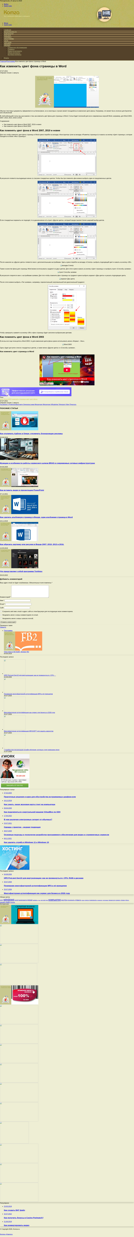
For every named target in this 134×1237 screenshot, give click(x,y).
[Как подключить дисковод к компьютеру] (19, 1121)
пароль (87, 900)
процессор (112, 900)
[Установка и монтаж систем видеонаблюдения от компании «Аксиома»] (19, 962)
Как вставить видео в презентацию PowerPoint (22, 490)
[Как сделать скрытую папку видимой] (19, 923)
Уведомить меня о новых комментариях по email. (20, 615)
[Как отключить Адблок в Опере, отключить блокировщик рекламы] (19, 430)
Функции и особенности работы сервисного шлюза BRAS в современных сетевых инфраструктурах (47, 463)
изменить (15, 399)
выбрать (35, 900)
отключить (71, 900)
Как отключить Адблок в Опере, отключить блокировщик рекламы (31, 434)
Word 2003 (7, 399)
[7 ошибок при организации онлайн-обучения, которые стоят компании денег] (15, 748)
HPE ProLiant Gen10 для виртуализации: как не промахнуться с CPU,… (30, 675)
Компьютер (9, 33)
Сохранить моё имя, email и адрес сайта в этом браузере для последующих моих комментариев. (37, 611)
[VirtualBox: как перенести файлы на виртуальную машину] (19, 1043)
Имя (2, 600)
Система (7, 42)
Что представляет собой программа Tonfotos (21, 571)
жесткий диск (44, 900)
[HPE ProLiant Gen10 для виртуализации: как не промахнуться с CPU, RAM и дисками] (15, 673)
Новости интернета (15, 51)
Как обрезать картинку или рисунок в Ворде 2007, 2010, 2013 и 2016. (32, 544)
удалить (3, 902)
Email (2, 604)
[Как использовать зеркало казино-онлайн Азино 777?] (18, 984)
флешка (12, 902)
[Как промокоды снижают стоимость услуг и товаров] (19, 1004)
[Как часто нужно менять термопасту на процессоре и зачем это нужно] (19, 1101)
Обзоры (7, 44)
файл (8, 902)
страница (22, 399)
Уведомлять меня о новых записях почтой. (17, 618)
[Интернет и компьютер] (16, 20)
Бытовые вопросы (14, 54)
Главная (3, 61)
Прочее (7, 46)
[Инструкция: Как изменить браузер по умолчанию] (19, 1162)
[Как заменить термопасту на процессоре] (19, 943)
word (1, 399)
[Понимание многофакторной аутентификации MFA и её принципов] (15, 692)
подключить (93, 900)
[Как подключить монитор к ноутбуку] (19, 1082)
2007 (1, 900)
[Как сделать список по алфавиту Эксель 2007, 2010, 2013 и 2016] (19, 1062)
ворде (29, 900)
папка (83, 900)
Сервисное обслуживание (17, 47)
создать (117, 900)
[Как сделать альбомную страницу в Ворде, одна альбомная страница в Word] (19, 513)
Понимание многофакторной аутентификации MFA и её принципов (28, 694)
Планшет (8, 37)
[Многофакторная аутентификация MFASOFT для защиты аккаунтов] (15, 729)
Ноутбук (7, 35)
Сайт (2, 608)
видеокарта (23, 900)
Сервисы (11, 49)
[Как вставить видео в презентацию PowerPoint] (19, 486)
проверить (99, 900)
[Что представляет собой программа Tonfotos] (19, 567)
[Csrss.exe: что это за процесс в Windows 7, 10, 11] (19, 1182)
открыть (78, 900)
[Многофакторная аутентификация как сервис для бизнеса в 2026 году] (15, 711)
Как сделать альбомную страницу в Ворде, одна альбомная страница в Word (36, 517)
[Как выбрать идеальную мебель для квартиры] (14, 1143)
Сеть (6, 40)
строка (123, 900)
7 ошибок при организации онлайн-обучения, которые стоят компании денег (32, 750)
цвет (27, 399)
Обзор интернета (14, 53)
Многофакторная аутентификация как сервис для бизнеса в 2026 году (29, 712)
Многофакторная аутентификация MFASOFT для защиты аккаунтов (28, 731)
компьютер (54, 899)
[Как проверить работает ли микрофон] (19, 1201)
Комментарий (5, 597)
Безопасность (10, 32)
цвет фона (33, 399)
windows (9, 899)
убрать (127, 900)
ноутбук (64, 900)
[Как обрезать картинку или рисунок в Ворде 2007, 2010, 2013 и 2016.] (19, 540)
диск (39, 900)
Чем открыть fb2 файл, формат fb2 (16, 652)
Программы (9, 39)
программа (105, 900)
